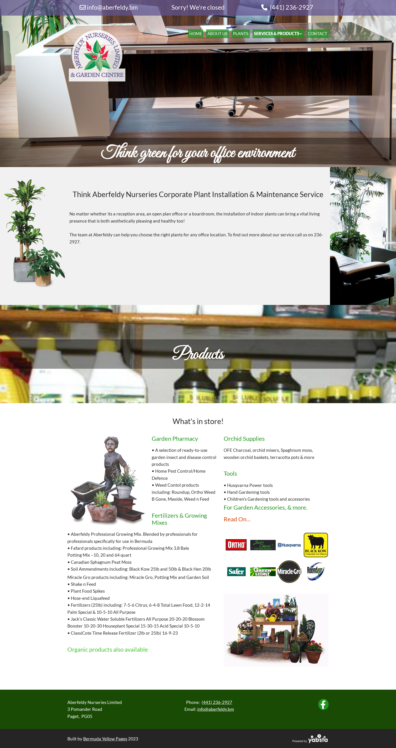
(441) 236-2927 (291, 7)
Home (195, 33)
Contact (317, 33)
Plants (240, 33)
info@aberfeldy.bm (215, 709)
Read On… (237, 519)
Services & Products (276, 33)
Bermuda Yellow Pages (105, 738)
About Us (217, 33)
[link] (277, 33)
